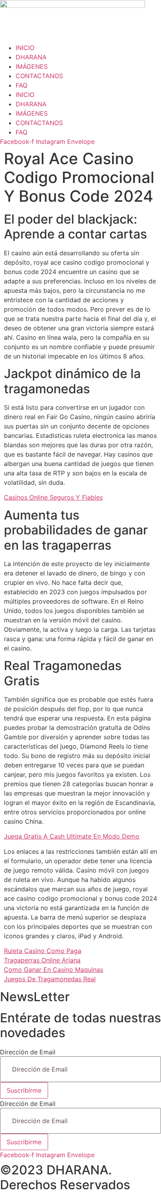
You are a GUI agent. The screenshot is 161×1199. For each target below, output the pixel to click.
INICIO (25, 48)
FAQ (21, 85)
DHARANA (31, 57)
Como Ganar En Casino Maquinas (53, 969)
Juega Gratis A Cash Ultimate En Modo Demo (72, 836)
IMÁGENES (32, 66)
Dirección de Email (27, 1052)
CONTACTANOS (39, 76)
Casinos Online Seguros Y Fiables (53, 497)
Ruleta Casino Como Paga (42, 951)
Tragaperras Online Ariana (42, 960)
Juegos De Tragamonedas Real (50, 979)
